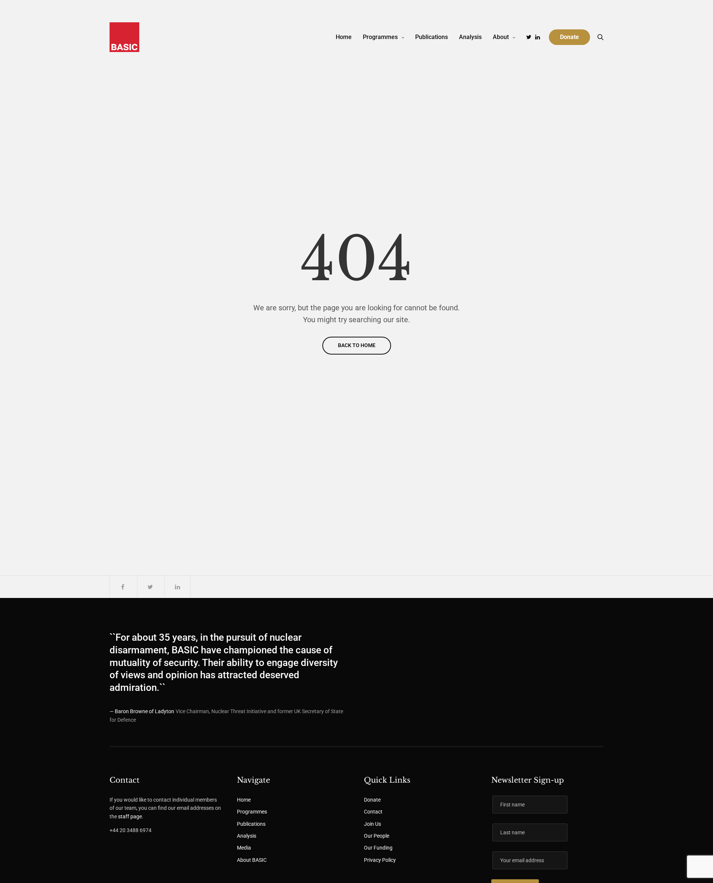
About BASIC (252, 860)
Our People (376, 836)
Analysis (470, 37)
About (501, 37)
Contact (373, 812)
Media (244, 848)
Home (344, 37)
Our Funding (378, 848)
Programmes (380, 37)
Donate (372, 800)
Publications (431, 37)
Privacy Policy (380, 860)
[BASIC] (124, 37)
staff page (130, 816)
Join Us (372, 824)
